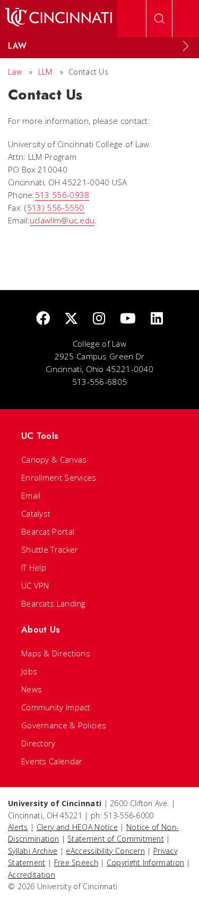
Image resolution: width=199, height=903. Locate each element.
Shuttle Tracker (50, 549)
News (31, 689)
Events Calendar (52, 761)
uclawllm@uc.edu (62, 220)
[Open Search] (159, 18)
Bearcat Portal (47, 531)
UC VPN (35, 585)
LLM (45, 72)
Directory (38, 743)
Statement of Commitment (115, 839)
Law (15, 72)
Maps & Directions (55, 653)
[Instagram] (99, 319)
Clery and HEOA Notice (77, 827)
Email (31, 495)
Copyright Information (145, 862)
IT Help (33, 567)
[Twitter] (71, 319)
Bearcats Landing (53, 603)
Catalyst (35, 513)
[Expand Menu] (185, 46)
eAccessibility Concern (105, 851)
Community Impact (56, 707)
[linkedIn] (157, 319)
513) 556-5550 (55, 207)
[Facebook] (43, 319)
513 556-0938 (62, 194)
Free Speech (76, 862)
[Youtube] (128, 319)
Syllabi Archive (33, 851)
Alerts (18, 827)
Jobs (29, 671)
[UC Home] (58, 18)
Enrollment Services (59, 477)
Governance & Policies (63, 725)
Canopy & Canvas (54, 459)
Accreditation (31, 875)
